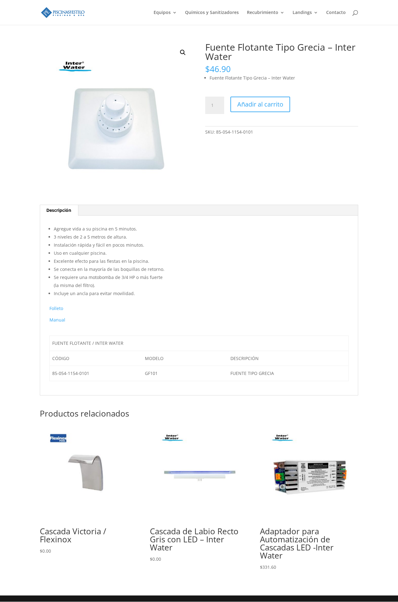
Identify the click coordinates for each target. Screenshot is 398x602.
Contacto (336, 12)
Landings (302, 12)
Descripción (58, 210)
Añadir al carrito (260, 104)
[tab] (58, 210)
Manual (57, 320)
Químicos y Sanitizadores (212, 12)
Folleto (56, 308)
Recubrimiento (262, 12)
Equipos (162, 12)
